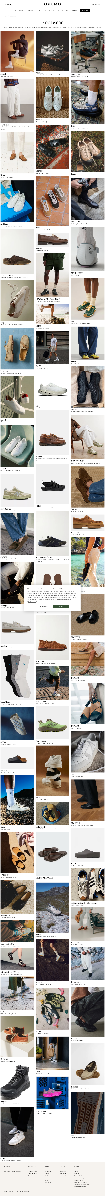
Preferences (44, 606)
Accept (61, 606)
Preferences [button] (32, 602)
